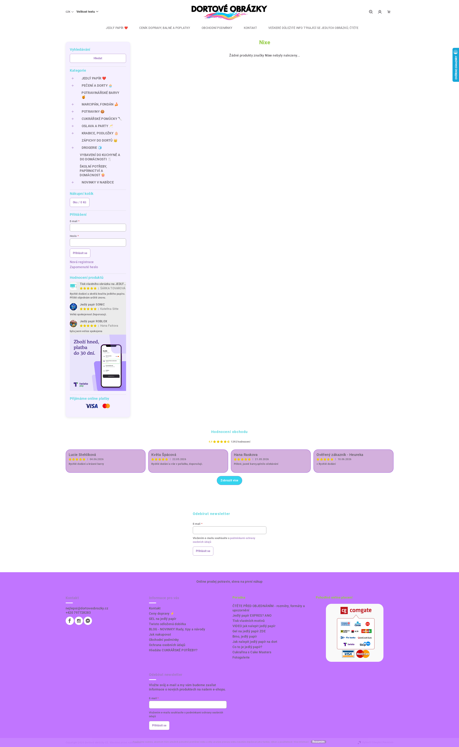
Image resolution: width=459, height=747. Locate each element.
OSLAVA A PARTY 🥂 (97, 126)
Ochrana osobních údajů (167, 645)
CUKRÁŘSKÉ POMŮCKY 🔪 (102, 119)
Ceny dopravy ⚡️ (161, 613)
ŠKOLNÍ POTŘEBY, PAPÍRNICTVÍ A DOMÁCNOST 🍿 (93, 170)
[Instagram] (79, 621)
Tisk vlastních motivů (248, 621)
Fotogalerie (241, 657)
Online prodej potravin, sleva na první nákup (229, 581)
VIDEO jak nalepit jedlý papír (254, 626)
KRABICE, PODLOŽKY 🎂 (100, 133)
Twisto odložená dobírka (167, 624)
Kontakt (155, 608)
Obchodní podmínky (164, 640)
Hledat (98, 58)
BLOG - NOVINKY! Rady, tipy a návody (177, 629)
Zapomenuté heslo (84, 267)
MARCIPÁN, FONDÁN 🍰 (100, 104)
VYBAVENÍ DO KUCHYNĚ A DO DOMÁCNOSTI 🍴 (100, 157)
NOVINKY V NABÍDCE (98, 182)
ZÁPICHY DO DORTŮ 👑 (100, 140)
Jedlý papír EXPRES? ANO (252, 615)
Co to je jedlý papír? (247, 647)
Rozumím (318, 741)
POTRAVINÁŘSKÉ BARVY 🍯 (100, 95)
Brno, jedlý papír (244, 636)
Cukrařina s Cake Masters (251, 652)
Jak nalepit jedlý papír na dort (254, 642)
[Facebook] (70, 621)
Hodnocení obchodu (229, 432)
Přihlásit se (80, 253)
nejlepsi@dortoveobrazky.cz (87, 608)
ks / (79, 202)
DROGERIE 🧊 (92, 148)
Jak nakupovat (160, 634)
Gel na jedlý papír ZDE (249, 631)
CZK (68, 11)
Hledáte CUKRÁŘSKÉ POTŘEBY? (173, 650)
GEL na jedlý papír (162, 619)
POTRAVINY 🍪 (93, 111)
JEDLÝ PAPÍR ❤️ (94, 78)
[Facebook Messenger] (88, 621)
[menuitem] (114, 28)
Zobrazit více (229, 480)
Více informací (301, 742)
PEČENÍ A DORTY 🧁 (97, 85)
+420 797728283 (78, 612)
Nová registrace (82, 262)
